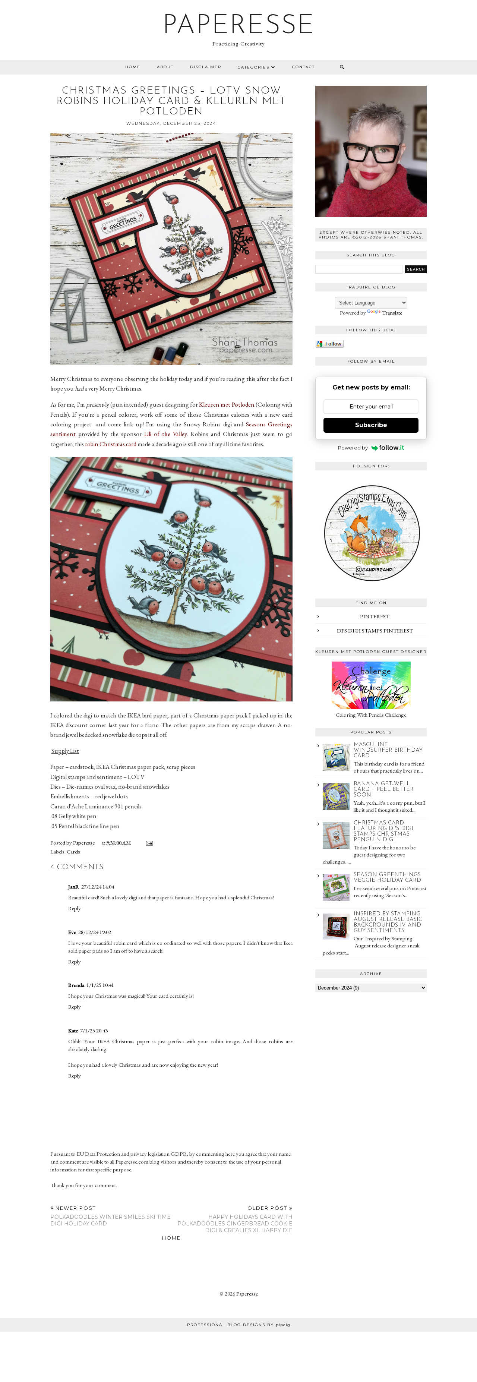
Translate (392, 312)
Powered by (353, 448)
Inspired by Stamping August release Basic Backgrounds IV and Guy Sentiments (388, 922)
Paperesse (238, 26)
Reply (74, 908)
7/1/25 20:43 (94, 1030)
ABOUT (165, 66)
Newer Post (110, 1216)
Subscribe (371, 425)
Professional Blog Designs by (238, 1324)
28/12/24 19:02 (94, 931)
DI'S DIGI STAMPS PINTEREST (375, 630)
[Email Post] (148, 842)
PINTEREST (374, 616)
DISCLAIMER (205, 66)
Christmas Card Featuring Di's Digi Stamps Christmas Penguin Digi (383, 831)
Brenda (76, 984)
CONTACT (303, 66)
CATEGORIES (253, 67)
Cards (73, 851)
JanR (73, 886)
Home (132, 66)
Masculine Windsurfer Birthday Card (388, 750)
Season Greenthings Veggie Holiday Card (387, 877)
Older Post (235, 1219)
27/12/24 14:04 (97, 886)
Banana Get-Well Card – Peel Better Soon (384, 789)
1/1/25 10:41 (100, 984)
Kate (73, 1030)
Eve (72, 931)
